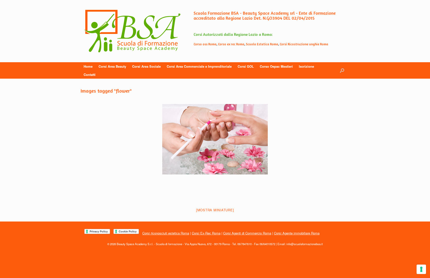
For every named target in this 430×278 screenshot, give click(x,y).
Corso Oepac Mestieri (276, 66)
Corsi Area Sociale (146, 66)
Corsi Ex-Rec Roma (206, 233)
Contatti (90, 74)
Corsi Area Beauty (112, 66)
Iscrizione (306, 66)
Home (88, 66)
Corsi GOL (246, 66)
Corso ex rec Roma (231, 44)
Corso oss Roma (205, 44)
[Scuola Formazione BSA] (132, 31)
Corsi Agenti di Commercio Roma (247, 233)
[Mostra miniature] (215, 210)
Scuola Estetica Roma (262, 44)
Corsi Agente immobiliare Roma (297, 233)
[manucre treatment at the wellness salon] (215, 139)
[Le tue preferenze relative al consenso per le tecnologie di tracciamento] (421, 269)
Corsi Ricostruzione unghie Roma (304, 44)
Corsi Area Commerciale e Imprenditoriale (199, 66)
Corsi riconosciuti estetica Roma (165, 233)
